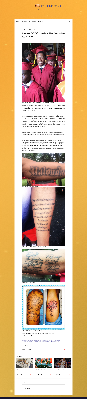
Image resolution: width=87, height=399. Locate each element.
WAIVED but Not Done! (40, 370)
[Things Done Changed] (62, 363)
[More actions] (64, 29)
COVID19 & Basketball (21, 370)
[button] (69, 21)
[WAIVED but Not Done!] (43, 363)
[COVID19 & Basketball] (24, 363)
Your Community (32, 21)
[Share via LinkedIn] (28, 345)
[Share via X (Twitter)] (25, 345)
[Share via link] (30, 345)
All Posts (17, 21)
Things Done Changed (60, 370)
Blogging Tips (40, 21)
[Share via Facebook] (22, 345)
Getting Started (24, 21)
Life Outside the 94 (50, 6)
